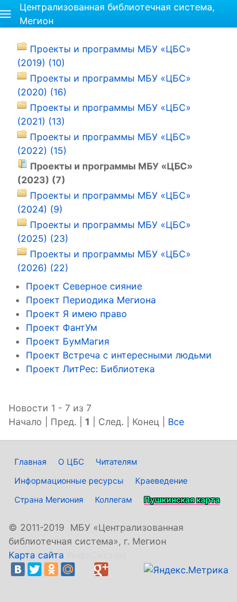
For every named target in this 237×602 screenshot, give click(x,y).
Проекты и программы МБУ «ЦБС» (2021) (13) (104, 114)
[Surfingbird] (21, 583)
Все (176, 421)
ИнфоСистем (96, 555)
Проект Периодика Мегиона (91, 300)
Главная (30, 461)
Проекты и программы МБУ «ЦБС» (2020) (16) (104, 85)
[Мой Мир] (68, 569)
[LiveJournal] (84, 569)
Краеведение (161, 480)
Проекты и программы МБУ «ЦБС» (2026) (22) (104, 260)
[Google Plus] (101, 569)
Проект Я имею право (76, 313)
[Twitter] (34, 569)
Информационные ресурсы (69, 480)
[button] (5, 14)
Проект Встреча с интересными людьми (119, 355)
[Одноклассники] (51, 569)
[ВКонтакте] (18, 569)
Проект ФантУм (61, 327)
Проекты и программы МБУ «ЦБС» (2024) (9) (104, 202)
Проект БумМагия (67, 341)
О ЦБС (71, 461)
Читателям (116, 461)
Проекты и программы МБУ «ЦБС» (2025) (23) (104, 231)
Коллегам (113, 499)
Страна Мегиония (48, 499)
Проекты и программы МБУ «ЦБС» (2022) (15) (104, 143)
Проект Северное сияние (84, 286)
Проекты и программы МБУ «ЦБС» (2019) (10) (104, 55)
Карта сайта (36, 555)
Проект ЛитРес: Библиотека (90, 369)
